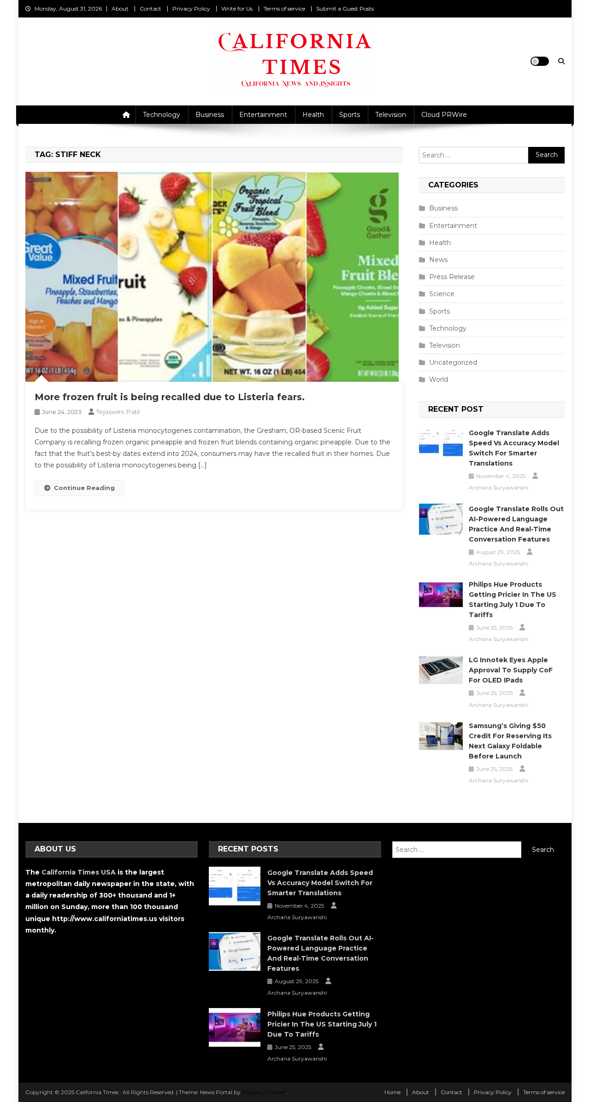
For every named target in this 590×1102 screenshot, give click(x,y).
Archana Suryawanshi (498, 487)
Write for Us (237, 8)
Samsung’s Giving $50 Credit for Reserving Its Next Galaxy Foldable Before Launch (510, 741)
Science (441, 294)
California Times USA (78, 872)
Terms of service (284, 8)
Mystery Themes (263, 1092)
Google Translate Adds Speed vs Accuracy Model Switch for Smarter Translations (514, 448)
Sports (349, 115)
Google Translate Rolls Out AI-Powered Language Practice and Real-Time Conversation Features (516, 524)
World (438, 379)
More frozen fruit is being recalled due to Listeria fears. (170, 396)
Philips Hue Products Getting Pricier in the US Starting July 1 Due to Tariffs (512, 599)
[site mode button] (540, 61)
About (120, 8)
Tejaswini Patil (118, 412)
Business (209, 115)
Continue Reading (84, 487)
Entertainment (263, 115)
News (438, 260)
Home (392, 1092)
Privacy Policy (191, 8)
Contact (150, 8)
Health (313, 115)
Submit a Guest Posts (345, 8)
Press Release (452, 277)
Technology (161, 115)
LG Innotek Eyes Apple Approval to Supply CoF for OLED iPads (511, 670)
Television (390, 115)
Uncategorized (453, 362)
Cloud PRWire (444, 115)
